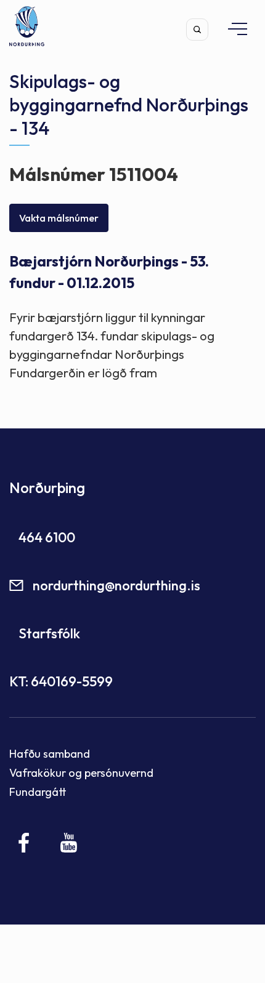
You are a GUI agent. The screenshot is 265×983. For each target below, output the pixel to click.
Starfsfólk (49, 633)
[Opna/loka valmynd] (231, 28)
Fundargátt (38, 792)
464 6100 (46, 537)
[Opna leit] (197, 29)
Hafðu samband (49, 754)
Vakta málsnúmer (59, 218)
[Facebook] (24, 842)
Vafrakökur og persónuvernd (81, 773)
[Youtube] (69, 842)
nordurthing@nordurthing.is (116, 585)
